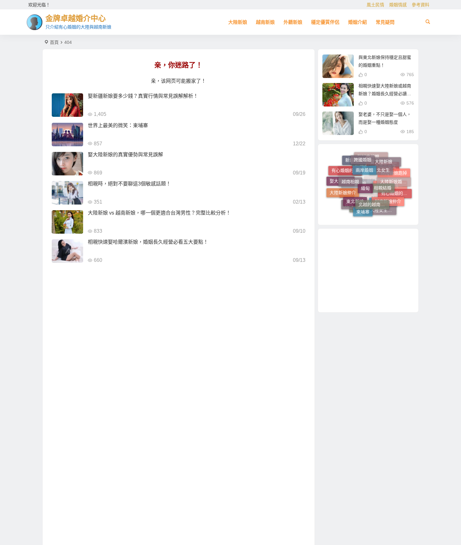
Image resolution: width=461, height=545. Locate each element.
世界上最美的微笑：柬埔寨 (118, 125)
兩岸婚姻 (364, 163)
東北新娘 (355, 195)
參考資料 (420, 4)
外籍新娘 (292, 22)
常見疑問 (385, 22)
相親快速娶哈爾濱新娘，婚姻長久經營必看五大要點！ (148, 242)
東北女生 (381, 164)
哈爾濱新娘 (366, 172)
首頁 (54, 42)
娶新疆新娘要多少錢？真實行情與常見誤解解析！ (143, 96)
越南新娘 (265, 22)
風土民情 (375, 4)
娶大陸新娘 (341, 182)
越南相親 (350, 175)
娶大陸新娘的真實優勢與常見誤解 (125, 154)
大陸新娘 (237, 22)
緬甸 (365, 180)
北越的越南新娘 (373, 197)
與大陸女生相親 (381, 209)
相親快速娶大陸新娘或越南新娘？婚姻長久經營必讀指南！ (384, 93)
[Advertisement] (368, 270)
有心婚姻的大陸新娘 (346, 168)
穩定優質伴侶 (325, 22)
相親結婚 (382, 180)
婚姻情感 (398, 4)
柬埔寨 (362, 209)
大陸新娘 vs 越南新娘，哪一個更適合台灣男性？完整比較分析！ (159, 212)
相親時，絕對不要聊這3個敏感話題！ (129, 183)
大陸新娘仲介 (343, 189)
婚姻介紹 (357, 22)
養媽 (348, 204)
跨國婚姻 (362, 157)
